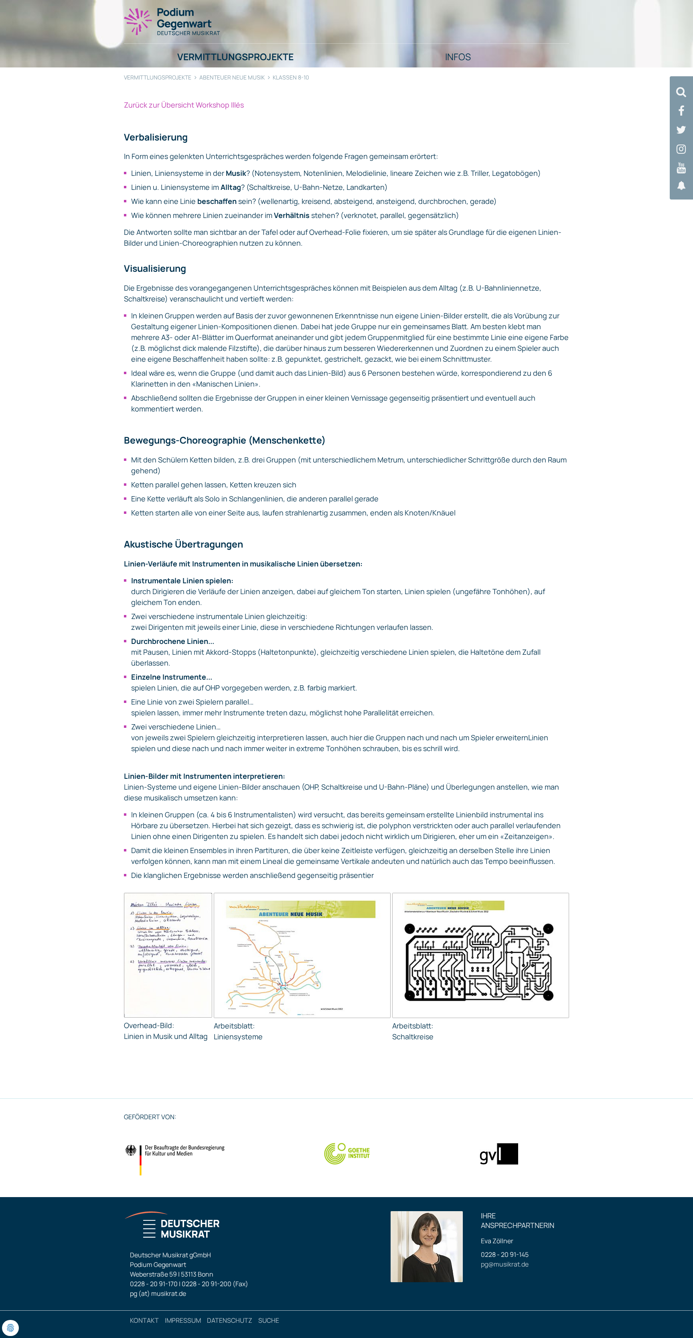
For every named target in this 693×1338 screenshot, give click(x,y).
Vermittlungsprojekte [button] (235, 56)
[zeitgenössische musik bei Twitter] (681, 130)
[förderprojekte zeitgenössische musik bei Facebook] (681, 111)
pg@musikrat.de (505, 1264)
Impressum (183, 1320)
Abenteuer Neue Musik (232, 77)
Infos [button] (458, 56)
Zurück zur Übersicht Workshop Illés (184, 105)
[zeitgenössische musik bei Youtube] (681, 168)
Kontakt (144, 1320)
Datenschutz (229, 1320)
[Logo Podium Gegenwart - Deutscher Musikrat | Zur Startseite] (172, 21)
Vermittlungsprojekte (157, 77)
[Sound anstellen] (681, 185)
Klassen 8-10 (291, 77)
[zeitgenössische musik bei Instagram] (681, 149)
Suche (268, 1320)
